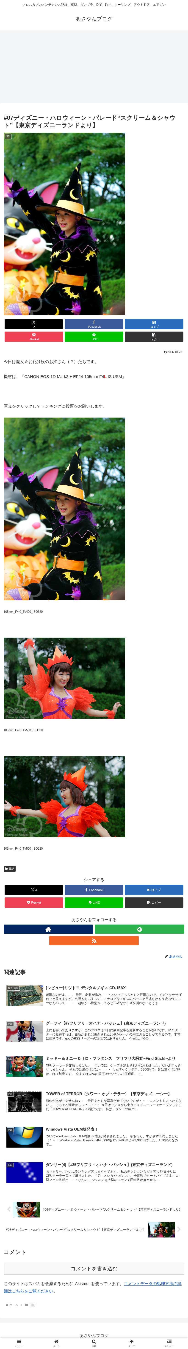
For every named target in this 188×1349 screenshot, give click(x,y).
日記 (11, 868)
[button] (154, 337)
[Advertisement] (94, 68)
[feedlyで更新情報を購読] (139, 929)
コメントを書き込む (94, 1269)
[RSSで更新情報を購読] (94, 940)
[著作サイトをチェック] (48, 929)
